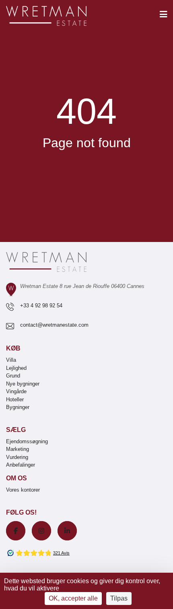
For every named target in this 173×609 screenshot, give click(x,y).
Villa (11, 360)
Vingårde (16, 391)
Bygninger (17, 407)
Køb (13, 348)
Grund (13, 376)
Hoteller (15, 399)
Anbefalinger (20, 465)
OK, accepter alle (73, 598)
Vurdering (17, 457)
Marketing (17, 449)
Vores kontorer (23, 490)
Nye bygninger (22, 384)
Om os (16, 478)
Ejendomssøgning (27, 441)
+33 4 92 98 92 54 (41, 305)
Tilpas (119, 598)
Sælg (16, 429)
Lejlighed (16, 368)
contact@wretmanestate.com (54, 325)
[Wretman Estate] (59, 16)
